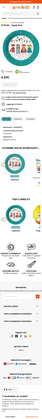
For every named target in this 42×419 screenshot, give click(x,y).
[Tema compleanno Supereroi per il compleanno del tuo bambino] (15, 215)
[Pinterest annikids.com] (21, 336)
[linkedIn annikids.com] (25, 336)
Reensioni (18, 119)
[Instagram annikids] (12, 336)
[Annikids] (21, 7)
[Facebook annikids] (16, 336)
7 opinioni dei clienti (17, 23)
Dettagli (6, 119)
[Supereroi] (15, 174)
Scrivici (21, 350)
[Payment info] (21, 378)
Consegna (30, 119)
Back (4, 18)
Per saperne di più (19, 93)
